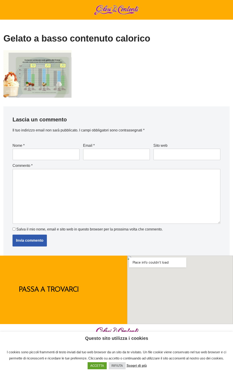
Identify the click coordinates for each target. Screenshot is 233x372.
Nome (19, 145)
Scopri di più (137, 365)
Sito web (160, 145)
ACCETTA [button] (97, 365)
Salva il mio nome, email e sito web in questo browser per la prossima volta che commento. (89, 229)
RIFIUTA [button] (117, 365)
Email (89, 145)
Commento (23, 166)
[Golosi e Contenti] (116, 10)
